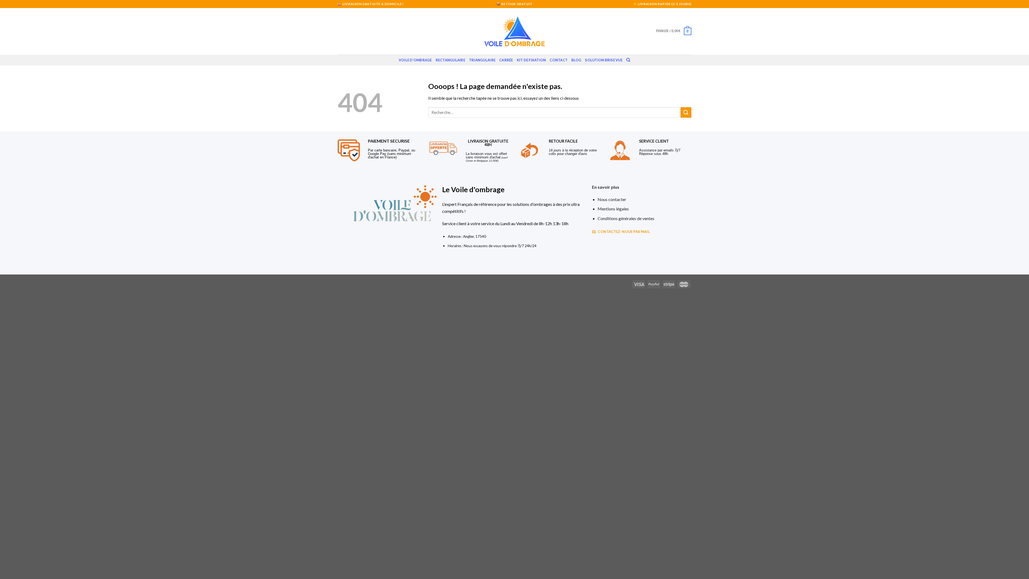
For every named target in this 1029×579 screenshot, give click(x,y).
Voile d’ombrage (415, 60)
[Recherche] (628, 60)
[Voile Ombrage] (514, 31)
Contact (559, 60)
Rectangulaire (450, 60)
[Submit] (686, 112)
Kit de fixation (531, 60)
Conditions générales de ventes (626, 218)
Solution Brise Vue (603, 60)
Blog (576, 60)
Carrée (506, 60)
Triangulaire (482, 60)
